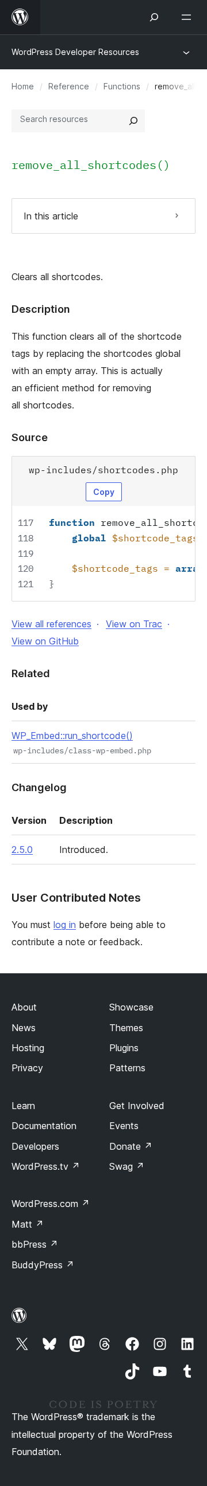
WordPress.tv (46, 1166)
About (24, 1007)
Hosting (28, 1047)
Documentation (44, 1125)
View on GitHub (45, 641)
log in (64, 924)
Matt (28, 1224)
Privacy (27, 1068)
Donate (130, 1146)
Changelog (39, 787)
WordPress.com (51, 1203)
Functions (121, 86)
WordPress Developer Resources (75, 52)
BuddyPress (43, 1265)
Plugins (124, 1047)
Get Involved (136, 1105)
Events (124, 1125)
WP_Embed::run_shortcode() (72, 735)
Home (23, 86)
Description (41, 309)
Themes (126, 1027)
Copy (103, 492)
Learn (23, 1105)
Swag (126, 1166)
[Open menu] (188, 17)
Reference (68, 86)
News (24, 1027)
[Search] (133, 120)
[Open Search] (154, 17)
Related (31, 673)
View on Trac (134, 624)
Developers (35, 1146)
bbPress (35, 1244)
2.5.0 (22, 849)
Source (30, 437)
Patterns (127, 1068)
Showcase (131, 1007)
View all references (51, 624)
